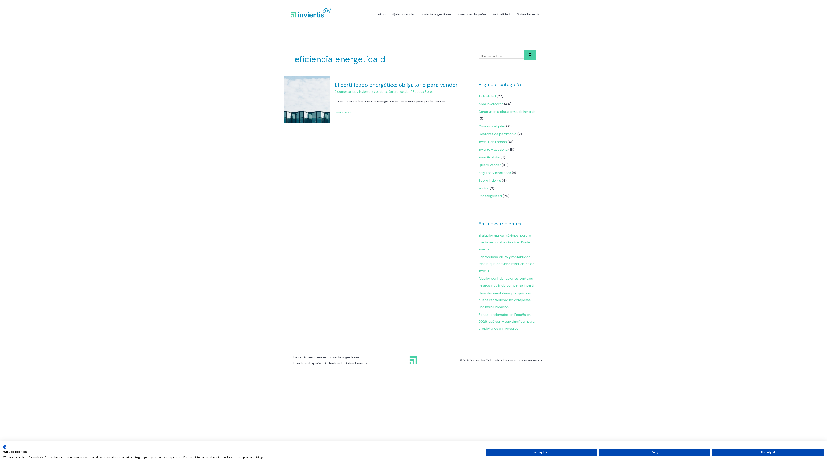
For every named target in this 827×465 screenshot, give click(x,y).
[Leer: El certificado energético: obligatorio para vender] (307, 99)
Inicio (382, 14)
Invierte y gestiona (436, 14)
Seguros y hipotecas (495, 172)
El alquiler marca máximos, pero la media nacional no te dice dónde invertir (505, 242)
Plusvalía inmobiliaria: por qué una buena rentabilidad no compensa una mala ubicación (505, 300)
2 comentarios (345, 92)
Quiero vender (403, 14)
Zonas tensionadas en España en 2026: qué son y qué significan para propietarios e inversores (507, 321)
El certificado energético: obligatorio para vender (396, 84)
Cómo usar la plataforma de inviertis (507, 111)
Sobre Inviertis (528, 14)
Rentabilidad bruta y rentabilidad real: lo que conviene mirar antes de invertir (506, 264)
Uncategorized (490, 196)
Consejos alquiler (492, 126)
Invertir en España (472, 14)
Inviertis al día (489, 157)
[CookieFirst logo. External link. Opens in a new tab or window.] (4, 447)
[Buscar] (530, 55)
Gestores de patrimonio (497, 134)
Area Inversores (491, 104)
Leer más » (343, 111)
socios (484, 188)
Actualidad (501, 14)
